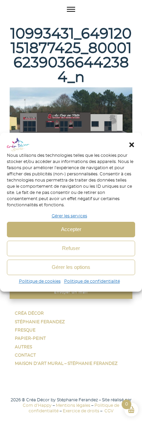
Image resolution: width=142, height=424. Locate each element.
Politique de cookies (40, 281)
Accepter (71, 229)
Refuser (71, 248)
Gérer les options (71, 267)
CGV (108, 411)
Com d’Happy (37, 405)
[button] (131, 144)
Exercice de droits (81, 411)
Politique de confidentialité (92, 281)
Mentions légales (73, 405)
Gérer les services (69, 216)
